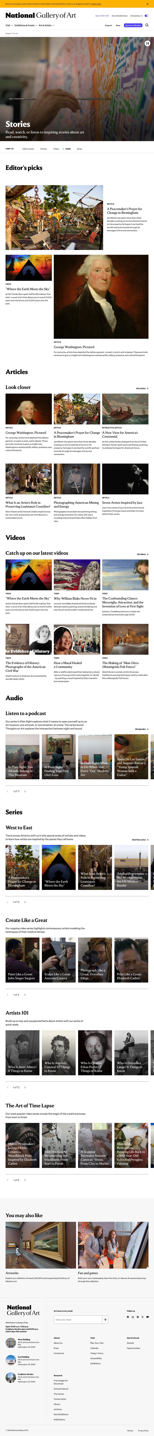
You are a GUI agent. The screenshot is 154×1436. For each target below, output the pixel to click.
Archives (58, 1409)
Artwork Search (61, 1388)
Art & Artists (45, 25)
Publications (59, 1419)
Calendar (94, 1348)
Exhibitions (95, 1363)
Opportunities (133, 1348)
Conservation (60, 1399)
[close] (147, 4)
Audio (68, 149)
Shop (118, 25)
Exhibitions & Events (25, 25)
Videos (56, 149)
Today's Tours (96, 1353)
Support (108, 25)
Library (57, 1404)
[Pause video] (147, 43)
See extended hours (120, 16)
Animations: (136, 16)
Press (56, 1348)
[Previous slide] (7, 791)
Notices (130, 1431)
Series (79, 149)
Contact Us (59, 1353)
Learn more (96, 4)
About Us (58, 1343)
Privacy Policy (143, 1431)
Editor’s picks (28, 149)
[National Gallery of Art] (23, 1309)
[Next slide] (25, 791)
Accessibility (96, 1358)
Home (8, 33)
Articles (43, 149)
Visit (8, 25)
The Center (59, 1394)
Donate (130, 1343)
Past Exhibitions (61, 1414)
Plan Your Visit (96, 1343)
